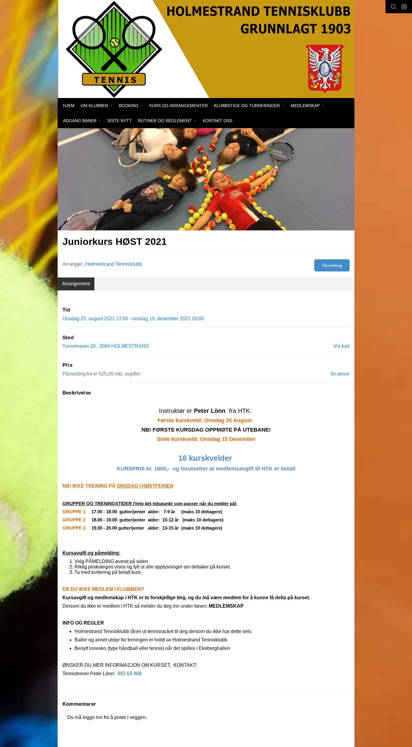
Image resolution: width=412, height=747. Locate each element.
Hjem (68, 105)
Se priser (340, 373)
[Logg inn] (404, 6)
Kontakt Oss (217, 120)
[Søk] (393, 6)
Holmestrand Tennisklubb (113, 264)
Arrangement (76, 283)
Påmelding (332, 265)
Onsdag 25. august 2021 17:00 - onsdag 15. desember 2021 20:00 (133, 318)
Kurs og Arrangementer (178, 105)
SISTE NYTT (119, 120)
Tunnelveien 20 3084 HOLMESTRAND (105, 346)
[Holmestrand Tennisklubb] (206, 49)
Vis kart (342, 346)
